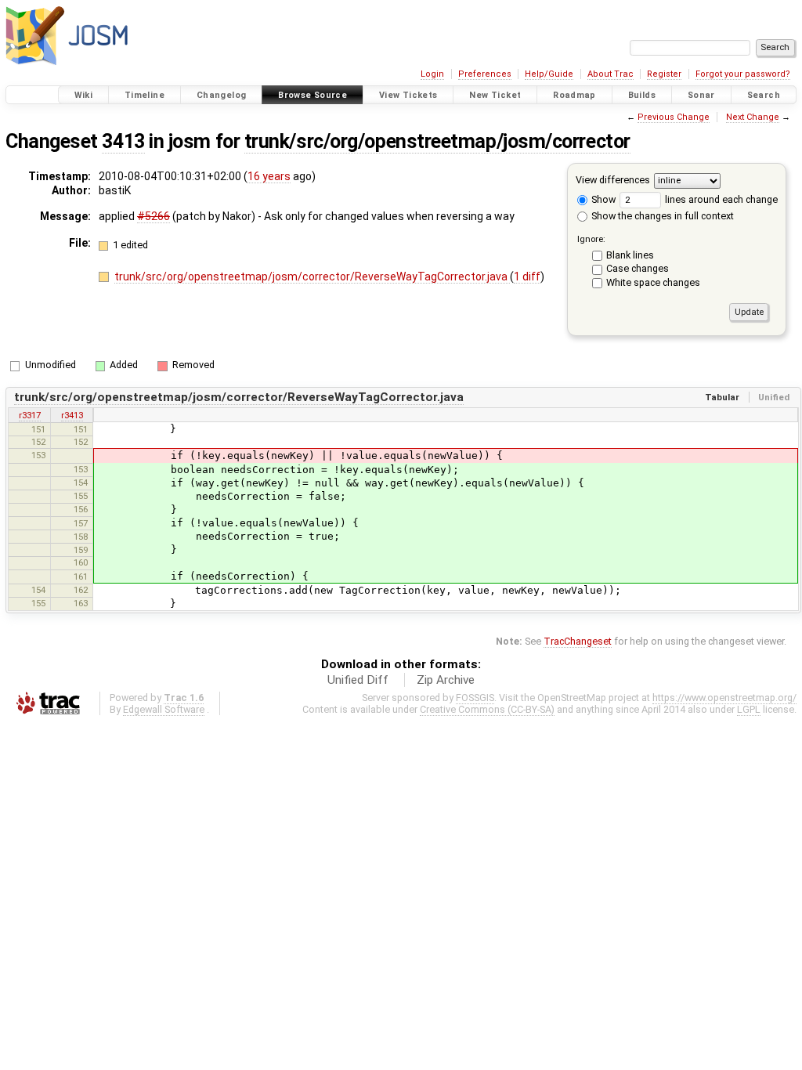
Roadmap (574, 95)
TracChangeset (578, 641)
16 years (269, 176)
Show (602, 199)
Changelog (221, 95)
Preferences (484, 74)
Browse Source (312, 95)
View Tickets (408, 95)
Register (664, 74)
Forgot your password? (742, 74)
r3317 (30, 415)
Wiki (83, 95)
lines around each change (720, 199)
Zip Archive (446, 680)
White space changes (653, 282)
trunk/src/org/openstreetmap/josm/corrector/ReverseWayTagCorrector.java (312, 276)
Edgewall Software (163, 709)
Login (432, 74)
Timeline (144, 95)
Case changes (637, 268)
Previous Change (674, 117)
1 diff (527, 276)
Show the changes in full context (661, 216)
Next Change (752, 117)
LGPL (748, 709)
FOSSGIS (475, 697)
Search (763, 95)
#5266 (153, 216)
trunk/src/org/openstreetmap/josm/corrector (437, 141)
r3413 (72, 415)
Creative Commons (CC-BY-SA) (487, 709)
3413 (123, 141)
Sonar (701, 95)
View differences (613, 180)
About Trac (610, 74)
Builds (642, 95)
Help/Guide (549, 74)
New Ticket (495, 95)
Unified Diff (357, 680)
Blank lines (630, 255)
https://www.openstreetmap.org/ (724, 697)
